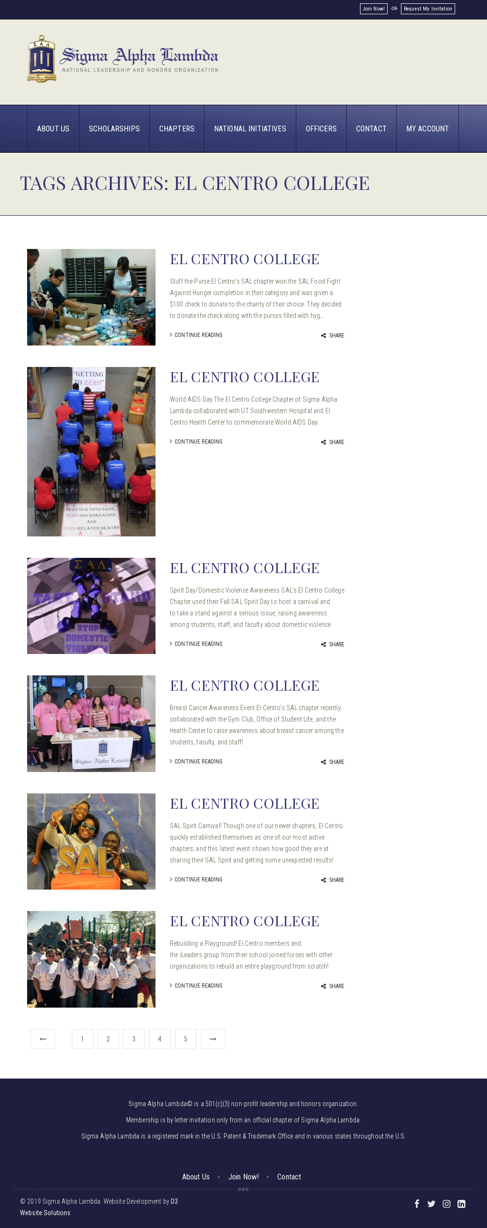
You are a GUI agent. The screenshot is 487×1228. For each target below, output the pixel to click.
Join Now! (374, 9)
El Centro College (245, 258)
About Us (53, 128)
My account (427, 128)
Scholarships (114, 128)
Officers (321, 128)
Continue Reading (199, 335)
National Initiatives (250, 128)
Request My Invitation (428, 9)
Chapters (177, 128)
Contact (371, 128)
